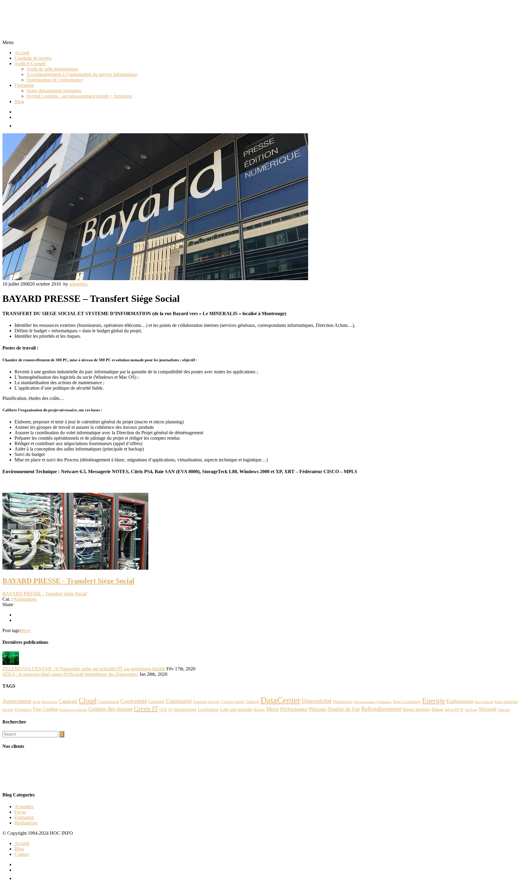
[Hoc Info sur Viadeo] (266, 124)
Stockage (471, 709)
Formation (24, 85)
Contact (21, 854)
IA (170, 709)
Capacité (67, 701)
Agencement (16, 701)
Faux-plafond (483, 702)
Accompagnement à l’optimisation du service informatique (82, 74)
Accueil (21, 52)
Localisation (208, 709)
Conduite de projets (33, 58)
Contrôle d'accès (206, 702)
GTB (163, 709)
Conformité (133, 701)
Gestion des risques (110, 709)
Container (156, 701)
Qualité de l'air (344, 709)
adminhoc (78, 283)
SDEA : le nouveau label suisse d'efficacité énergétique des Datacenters (70, 674)
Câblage (252, 702)
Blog (19, 101)
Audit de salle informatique (52, 68)
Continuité (179, 701)
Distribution (343, 702)
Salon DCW (454, 709)
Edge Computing (407, 702)
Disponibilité (317, 701)
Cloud (87, 700)
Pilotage (318, 709)
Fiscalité (8, 709)
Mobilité (259, 709)
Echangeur (384, 702)
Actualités (23, 806)
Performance (294, 709)
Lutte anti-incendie (236, 709)
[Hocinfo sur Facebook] (266, 112)
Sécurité (488, 709)
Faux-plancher (506, 702)
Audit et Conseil (30, 63)
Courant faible (233, 702)
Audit (36, 702)
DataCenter (280, 700)
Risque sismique (416, 709)
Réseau (437, 709)
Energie (433, 700)
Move (24, 630)
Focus (20, 812)
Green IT (146, 708)
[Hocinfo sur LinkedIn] (266, 117)
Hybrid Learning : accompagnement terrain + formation (79, 96)
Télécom (504, 709)
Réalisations (25, 599)
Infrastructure (185, 709)
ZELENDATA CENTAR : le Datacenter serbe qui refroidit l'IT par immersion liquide (83, 668)
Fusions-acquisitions (73, 709)
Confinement (108, 702)
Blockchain (49, 702)
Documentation (364, 702)
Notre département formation (54, 90)
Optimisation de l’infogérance (55, 79)
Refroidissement (381, 708)
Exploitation (459, 701)
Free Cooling (45, 709)
